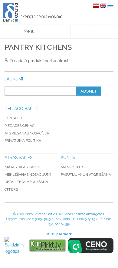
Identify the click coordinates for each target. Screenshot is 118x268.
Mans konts (72, 167)
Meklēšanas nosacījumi (28, 174)
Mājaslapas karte (22, 167)
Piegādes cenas (19, 126)
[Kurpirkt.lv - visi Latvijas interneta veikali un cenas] (47, 245)
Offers (11, 189)
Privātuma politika (23, 140)
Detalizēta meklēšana (26, 182)
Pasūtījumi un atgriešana (86, 174)
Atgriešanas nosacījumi (28, 133)
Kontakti (13, 118)
